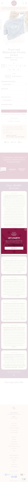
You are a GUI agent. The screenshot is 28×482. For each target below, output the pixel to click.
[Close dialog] (26, 229)
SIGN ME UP (14, 248)
